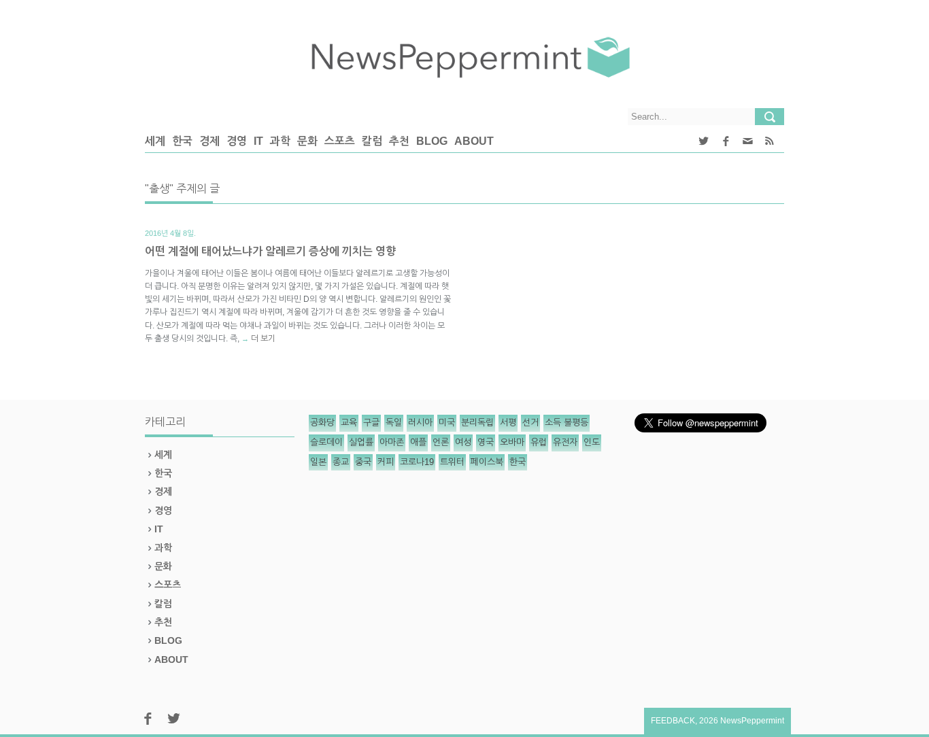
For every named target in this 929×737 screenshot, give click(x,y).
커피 (385, 462)
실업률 (361, 442)
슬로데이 (326, 442)
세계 (155, 141)
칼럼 (372, 141)
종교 (341, 462)
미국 (447, 422)
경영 (236, 141)
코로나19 (417, 462)
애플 (418, 442)
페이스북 (487, 462)
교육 (349, 422)
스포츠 (339, 141)
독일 (394, 422)
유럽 (538, 442)
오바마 (512, 442)
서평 (508, 422)
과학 (280, 141)
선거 (530, 422)
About (474, 141)
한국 (182, 141)
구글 (371, 422)
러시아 (420, 422)
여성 (463, 442)
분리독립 (477, 422)
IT (258, 141)
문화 (307, 141)
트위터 (452, 462)
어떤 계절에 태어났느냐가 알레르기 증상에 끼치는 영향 (270, 251)
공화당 (322, 422)
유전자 (565, 442)
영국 (485, 442)
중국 (363, 462)
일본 (318, 462)
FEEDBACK (673, 720)
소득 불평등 (566, 422)
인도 (592, 442)
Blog (431, 141)
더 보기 (263, 338)
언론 (441, 442)
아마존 (391, 442)
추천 (399, 141)
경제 (209, 141)
